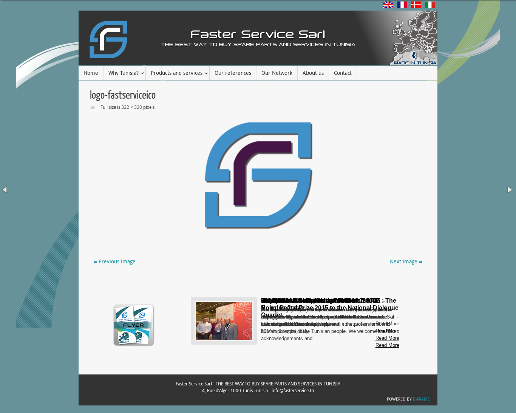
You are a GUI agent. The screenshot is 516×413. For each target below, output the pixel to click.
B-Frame (421, 399)
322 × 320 (131, 107)
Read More (387, 345)
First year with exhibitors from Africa (312, 300)
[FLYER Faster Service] (134, 346)
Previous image (117, 261)
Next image (403, 261)
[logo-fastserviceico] (258, 175)
